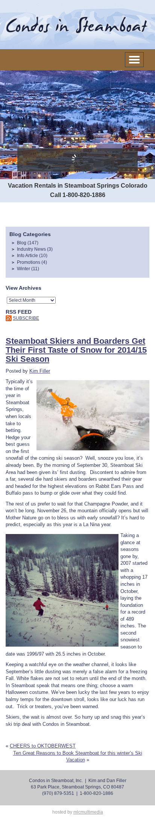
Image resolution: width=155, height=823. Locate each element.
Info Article (27, 255)
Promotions (28, 262)
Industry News (31, 249)
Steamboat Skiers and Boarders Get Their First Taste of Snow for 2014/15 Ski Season (76, 350)
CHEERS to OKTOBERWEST (43, 746)
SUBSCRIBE (26, 318)
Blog (21, 242)
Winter (23, 268)
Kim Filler (39, 371)
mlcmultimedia (88, 812)
